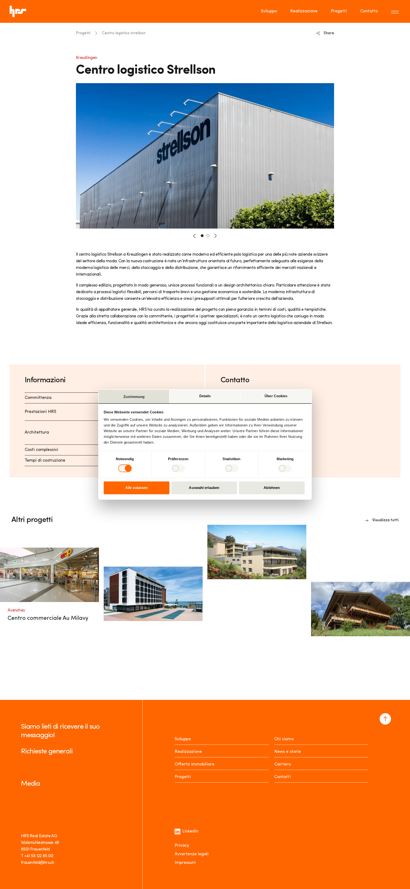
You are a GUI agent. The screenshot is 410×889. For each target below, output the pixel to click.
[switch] (178, 468)
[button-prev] (194, 235)
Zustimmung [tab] (133, 397)
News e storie (287, 752)
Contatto (369, 11)
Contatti (282, 777)
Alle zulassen (136, 488)
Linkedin (190, 831)
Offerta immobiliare (194, 764)
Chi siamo (284, 739)
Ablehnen (272, 488)
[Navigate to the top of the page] (385, 719)
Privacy (182, 846)
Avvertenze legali (192, 854)
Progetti (339, 11)
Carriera (282, 764)
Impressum (185, 863)
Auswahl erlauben (204, 488)
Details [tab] (205, 396)
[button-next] (215, 235)
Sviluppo (269, 11)
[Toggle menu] (396, 11)
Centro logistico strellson (123, 33)
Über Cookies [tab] (276, 396)
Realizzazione (303, 11)
